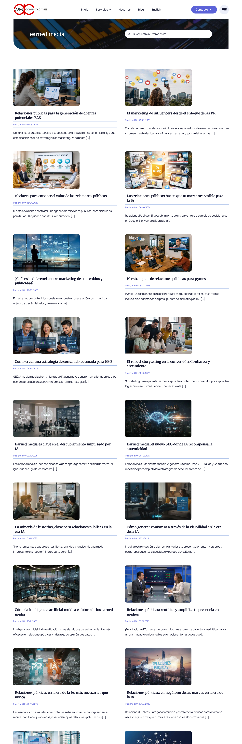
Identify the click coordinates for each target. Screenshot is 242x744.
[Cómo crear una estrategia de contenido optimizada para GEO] (46, 318)
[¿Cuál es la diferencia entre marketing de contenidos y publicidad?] (46, 235)
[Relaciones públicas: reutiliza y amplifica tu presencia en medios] (158, 567)
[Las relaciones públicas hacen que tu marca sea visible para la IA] (158, 153)
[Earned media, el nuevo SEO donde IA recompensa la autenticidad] (158, 401)
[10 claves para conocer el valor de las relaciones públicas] (46, 153)
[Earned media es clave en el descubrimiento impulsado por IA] (46, 401)
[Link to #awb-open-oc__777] (224, 9)
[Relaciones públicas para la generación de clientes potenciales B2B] (46, 70)
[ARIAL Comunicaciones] (30, 3)
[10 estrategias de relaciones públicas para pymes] (158, 235)
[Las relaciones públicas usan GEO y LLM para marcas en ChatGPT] (158, 732)
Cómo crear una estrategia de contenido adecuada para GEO (63, 361)
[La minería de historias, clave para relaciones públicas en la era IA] (46, 484)
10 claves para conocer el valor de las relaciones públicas (61, 196)
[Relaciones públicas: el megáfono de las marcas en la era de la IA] (158, 649)
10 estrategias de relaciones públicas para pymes (166, 278)
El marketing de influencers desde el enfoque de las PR (171, 113)
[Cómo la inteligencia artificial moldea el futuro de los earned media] (46, 567)
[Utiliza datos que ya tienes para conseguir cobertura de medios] (46, 732)
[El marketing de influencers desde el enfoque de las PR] (158, 70)
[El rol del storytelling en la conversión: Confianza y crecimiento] (158, 318)
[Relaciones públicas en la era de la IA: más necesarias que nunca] (46, 649)
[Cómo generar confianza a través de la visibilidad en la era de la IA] (158, 484)
